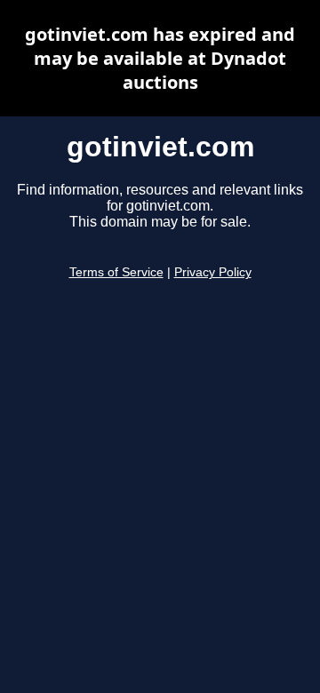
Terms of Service (116, 272)
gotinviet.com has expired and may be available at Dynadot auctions (160, 58)
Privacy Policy (213, 272)
